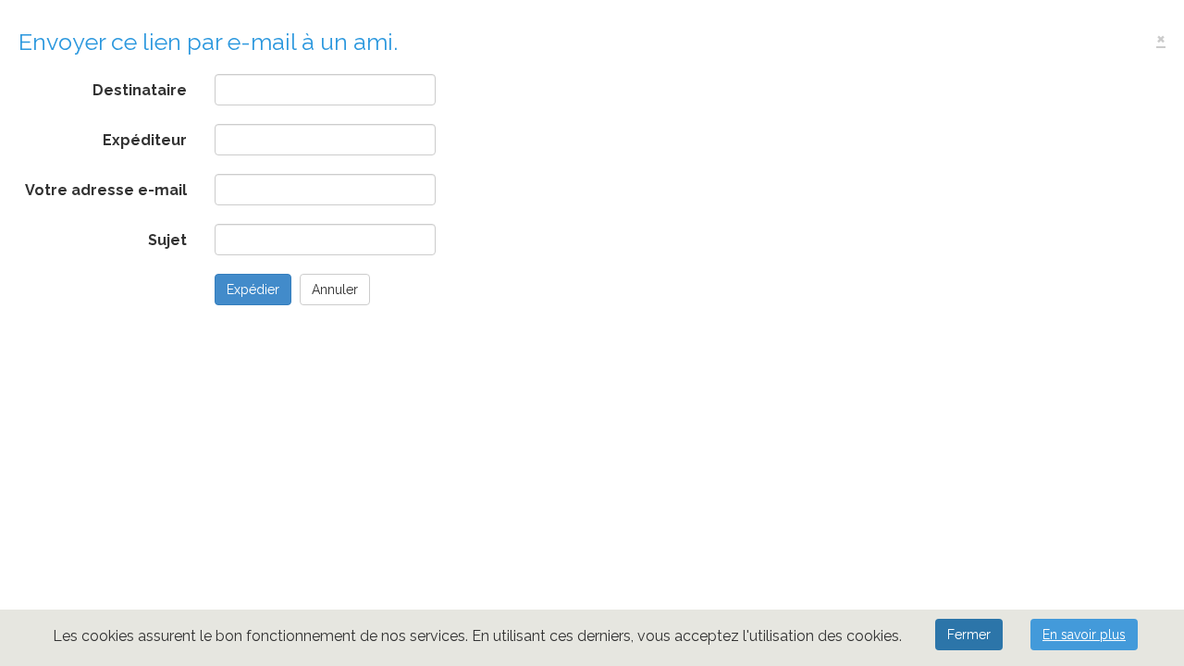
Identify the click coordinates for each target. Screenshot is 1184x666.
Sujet (167, 240)
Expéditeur (145, 140)
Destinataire (139, 90)
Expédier (253, 289)
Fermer (969, 634)
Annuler (335, 289)
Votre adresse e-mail (106, 190)
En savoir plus (1084, 634)
